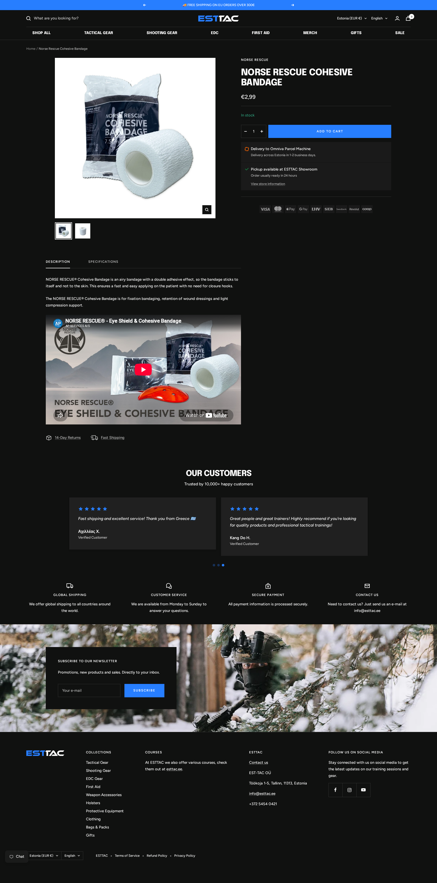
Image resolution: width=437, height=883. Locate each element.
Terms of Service (127, 855)
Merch (310, 33)
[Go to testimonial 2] (218, 565)
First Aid (261, 33)
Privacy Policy (184, 855)
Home (30, 49)
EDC (215, 33)
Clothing (93, 819)
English (377, 18)
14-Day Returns (68, 437)
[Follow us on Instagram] (349, 790)
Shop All (41, 33)
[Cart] (408, 18)
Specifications (103, 262)
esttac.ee (174, 769)
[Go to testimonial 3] (223, 565)
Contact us (258, 762)
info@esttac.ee (262, 793)
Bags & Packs (97, 827)
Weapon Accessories (104, 795)
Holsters (93, 803)
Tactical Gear (98, 33)
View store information (268, 184)
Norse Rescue (255, 60)
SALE (400, 33)
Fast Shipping (112, 437)
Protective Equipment (105, 811)
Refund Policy (157, 855)
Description (58, 262)
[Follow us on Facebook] (335, 790)
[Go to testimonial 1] (214, 565)
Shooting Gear (162, 33)
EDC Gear (94, 778)
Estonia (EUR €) (349, 18)
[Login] (397, 18)
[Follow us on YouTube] (363, 790)
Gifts (356, 33)
